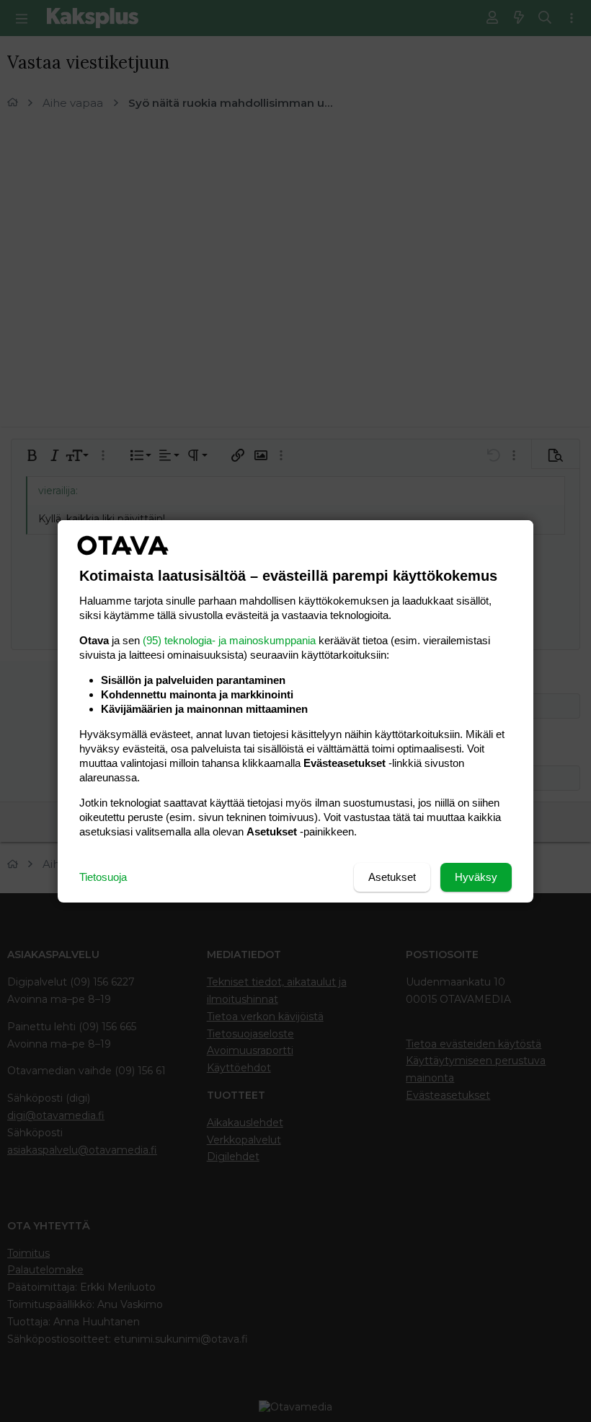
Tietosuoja (103, 877)
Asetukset (392, 877)
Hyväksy (476, 877)
